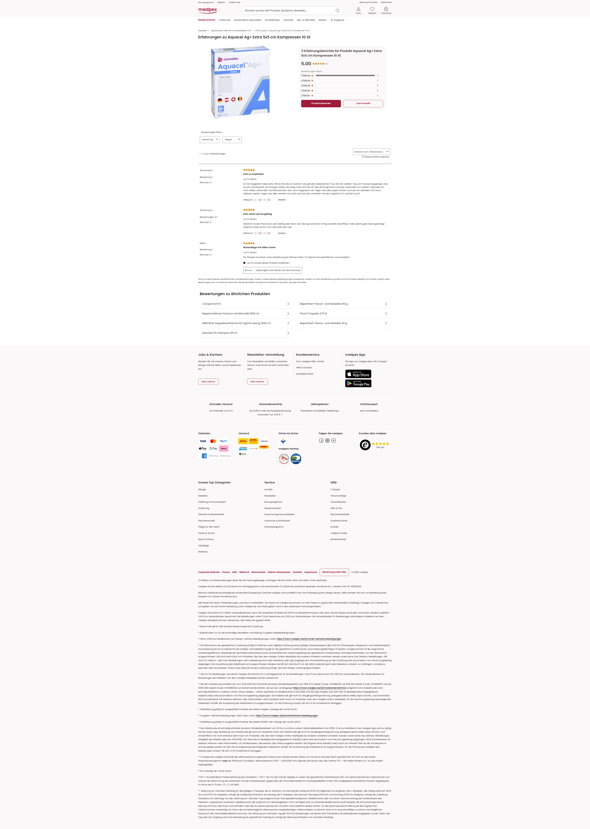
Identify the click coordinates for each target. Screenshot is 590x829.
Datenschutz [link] (259, 572)
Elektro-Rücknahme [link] (279, 572)
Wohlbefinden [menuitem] (272, 20)
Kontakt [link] (334, 526)
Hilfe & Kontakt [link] (304, 367)
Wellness (203, 551)
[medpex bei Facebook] (321, 440)
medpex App (234, 2)
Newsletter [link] (270, 495)
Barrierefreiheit (338, 539)
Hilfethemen (386, 2)
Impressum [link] (310, 572)
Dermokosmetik (206, 520)
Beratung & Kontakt (368, 2)
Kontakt (268, 489)
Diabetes (203, 495)
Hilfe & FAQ (336, 508)
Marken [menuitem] (322, 20)
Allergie (202, 489)
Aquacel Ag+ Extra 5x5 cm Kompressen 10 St (231, 30)
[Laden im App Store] (367, 374)
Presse (226, 572)
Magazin (221, 2)
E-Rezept (335, 489)
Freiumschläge (338, 495)
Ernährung (203, 508)
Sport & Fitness (206, 539)
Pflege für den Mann (209, 526)
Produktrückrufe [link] (338, 520)
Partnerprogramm (273, 526)
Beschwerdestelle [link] (339, 514)
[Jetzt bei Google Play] (367, 383)
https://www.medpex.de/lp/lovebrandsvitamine (319, 688)
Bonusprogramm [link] (206, 2)
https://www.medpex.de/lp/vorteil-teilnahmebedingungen (309, 639)
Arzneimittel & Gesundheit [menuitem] (247, 20)
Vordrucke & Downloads (277, 520)
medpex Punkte (338, 533)
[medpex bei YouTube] (333, 440)
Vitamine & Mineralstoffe (211, 514)
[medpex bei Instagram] (327, 440)
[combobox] (292, 11)
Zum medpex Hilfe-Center (310, 361)
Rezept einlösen (272, 508)
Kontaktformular (304, 373)
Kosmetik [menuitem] (288, 20)
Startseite (202, 30)
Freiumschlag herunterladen (279, 514)
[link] (284, 458)
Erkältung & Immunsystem (212, 501)
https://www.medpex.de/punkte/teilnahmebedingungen (287, 716)
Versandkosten (338, 501)
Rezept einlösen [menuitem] (206, 20)
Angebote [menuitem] (339, 20)
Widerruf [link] (244, 572)
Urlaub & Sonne (206, 533)
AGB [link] (234, 572)
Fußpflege (203, 545)
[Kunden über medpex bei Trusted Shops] (375, 445)
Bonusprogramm (273, 501)
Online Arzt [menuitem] (224, 20)
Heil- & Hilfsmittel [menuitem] (306, 20)
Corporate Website (209, 572)
